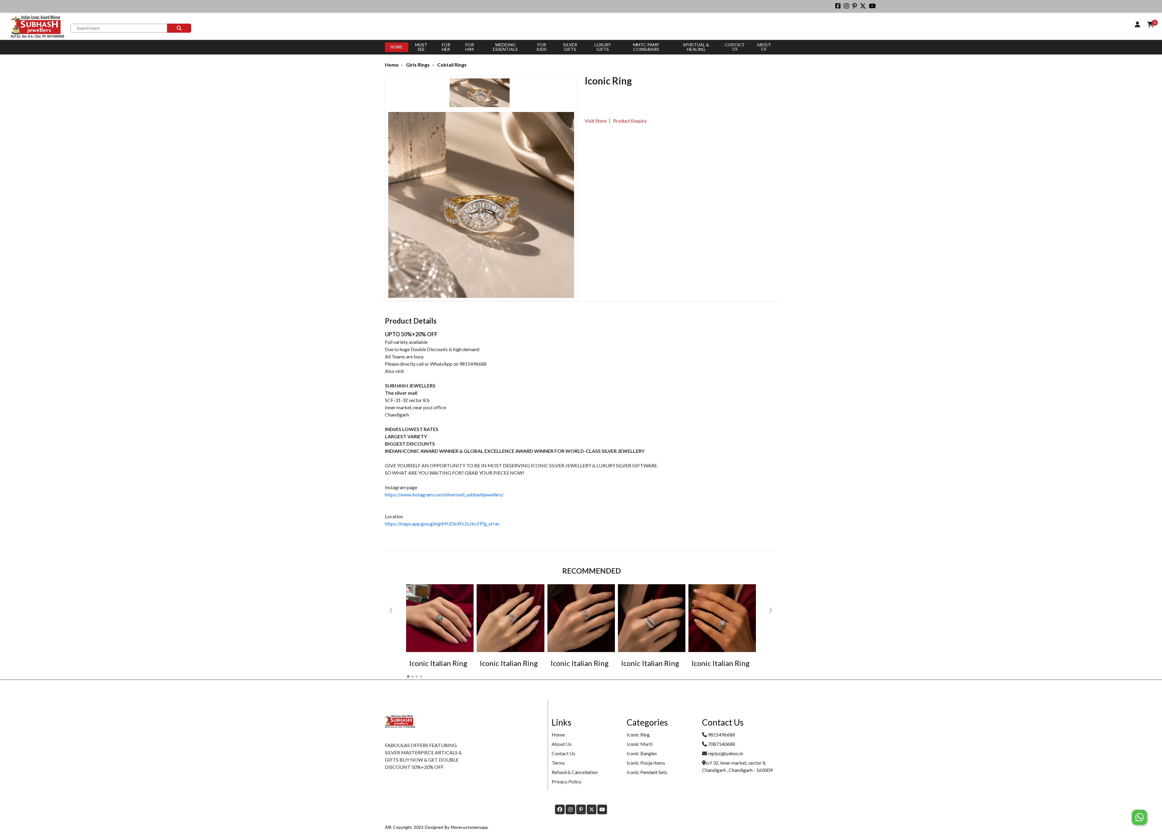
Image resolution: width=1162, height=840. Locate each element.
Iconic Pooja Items (646, 763)
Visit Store (595, 121)
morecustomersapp (469, 827)
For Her (446, 47)
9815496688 (721, 734)
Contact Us (735, 47)
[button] (408, 676)
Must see (421, 47)
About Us (562, 744)
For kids (542, 47)
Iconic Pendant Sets (647, 772)
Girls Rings (418, 65)
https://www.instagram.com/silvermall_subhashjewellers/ (444, 494)
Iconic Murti (639, 744)
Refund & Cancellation (575, 772)
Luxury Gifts (603, 47)
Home (396, 47)
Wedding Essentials (505, 47)
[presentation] (391, 609)
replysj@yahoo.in (725, 753)
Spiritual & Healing (696, 47)
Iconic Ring (638, 734)
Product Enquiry (630, 121)
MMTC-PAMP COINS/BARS (646, 47)
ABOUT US (764, 47)
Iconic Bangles (642, 753)
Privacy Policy (566, 781)
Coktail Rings (452, 65)
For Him (469, 47)
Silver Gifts (570, 47)
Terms (558, 763)
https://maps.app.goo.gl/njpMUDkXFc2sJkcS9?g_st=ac (442, 523)
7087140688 (721, 744)
